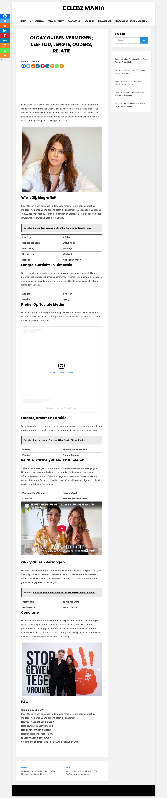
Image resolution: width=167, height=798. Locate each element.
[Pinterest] (42, 66)
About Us (89, 21)
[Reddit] (33, 66)
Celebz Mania (83, 8)
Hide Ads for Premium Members (131, 21)
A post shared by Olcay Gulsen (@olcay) (61, 408)
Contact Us (74, 21)
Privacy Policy (56, 21)
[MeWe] (47, 66)
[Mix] (52, 66)
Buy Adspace (104, 21)
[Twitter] (28, 66)
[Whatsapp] (57, 66)
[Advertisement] (61, 85)
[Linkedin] (38, 66)
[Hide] (1, 60)
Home (23, 21)
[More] (62, 66)
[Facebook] (23, 66)
